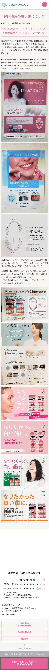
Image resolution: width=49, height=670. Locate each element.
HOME (3, 23)
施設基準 (24, 639)
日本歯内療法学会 (24, 632)
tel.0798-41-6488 (9, 614)
